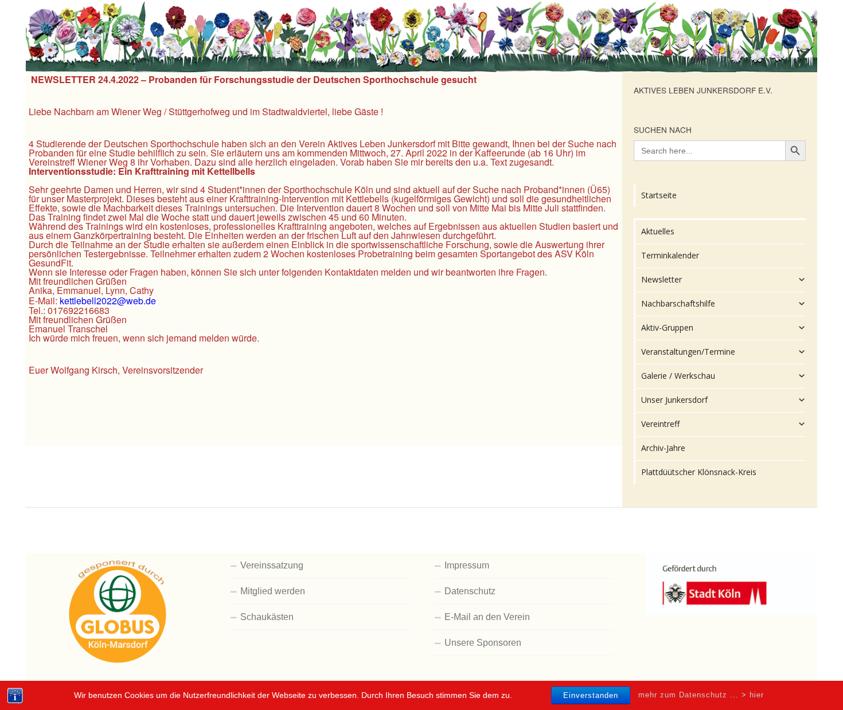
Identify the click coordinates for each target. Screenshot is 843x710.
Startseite (659, 195)
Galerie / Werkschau (678, 375)
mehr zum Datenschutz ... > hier (701, 695)
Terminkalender (670, 255)
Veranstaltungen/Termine (688, 351)
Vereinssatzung (271, 565)
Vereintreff (660, 423)
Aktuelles (657, 231)
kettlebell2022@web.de (108, 300)
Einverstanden (590, 695)
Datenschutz (469, 591)
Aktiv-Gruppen (667, 327)
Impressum (466, 565)
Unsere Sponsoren (482, 643)
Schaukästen (267, 617)
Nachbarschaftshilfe (678, 303)
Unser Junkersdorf (674, 399)
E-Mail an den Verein (487, 617)
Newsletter (661, 279)
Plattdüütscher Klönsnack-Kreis (698, 471)
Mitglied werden (272, 591)
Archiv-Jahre (663, 447)
